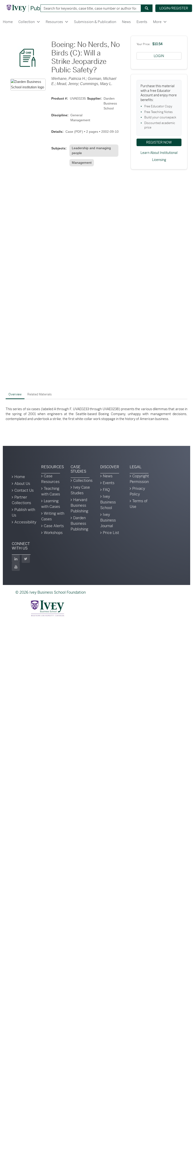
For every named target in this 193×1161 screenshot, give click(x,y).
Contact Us (24, 490)
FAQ (106, 489)
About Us (22, 483)
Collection (26, 21)
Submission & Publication (95, 21)
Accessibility (25, 522)
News (126, 21)
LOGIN (159, 56)
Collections (82, 480)
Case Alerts (54, 525)
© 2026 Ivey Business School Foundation (50, 592)
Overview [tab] (15, 394)
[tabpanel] (96, 414)
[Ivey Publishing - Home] (31, 8)
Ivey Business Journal (108, 520)
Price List (111, 532)
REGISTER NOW (159, 142)
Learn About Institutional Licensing (159, 156)
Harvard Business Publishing (79, 505)
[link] (94, 151)
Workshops (53, 532)
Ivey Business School (108, 502)
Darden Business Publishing (79, 523)
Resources (54, 21)
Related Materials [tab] (39, 394)
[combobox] (89, 8)
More (157, 21)
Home (8, 21)
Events (142, 21)
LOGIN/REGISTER (173, 8)
